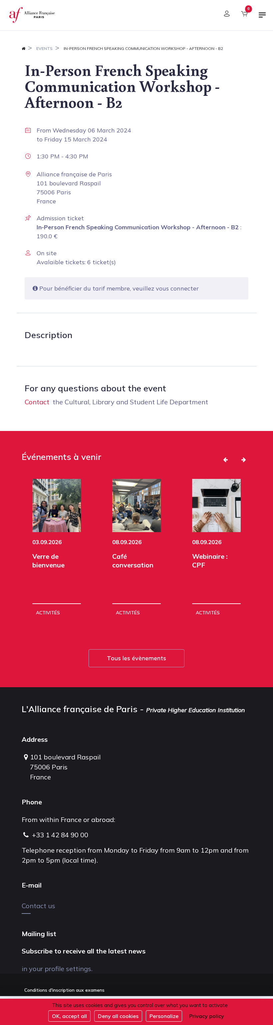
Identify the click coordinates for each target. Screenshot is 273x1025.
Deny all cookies (118, 1016)
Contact (37, 402)
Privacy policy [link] (206, 1016)
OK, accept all (69, 1016)
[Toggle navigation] (262, 17)
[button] (225, 459)
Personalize (163, 1016)
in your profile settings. (57, 968)
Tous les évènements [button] (136, 658)
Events (44, 48)
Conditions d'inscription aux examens (64, 990)
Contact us (38, 906)
